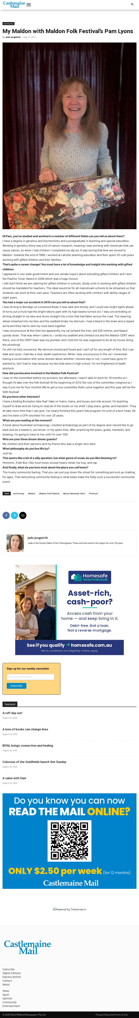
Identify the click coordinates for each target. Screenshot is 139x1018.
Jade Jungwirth (13, 37)
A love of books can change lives (25, 729)
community (18, 493)
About (6, 984)
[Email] (22, 515)
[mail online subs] (69, 888)
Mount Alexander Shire (74, 493)
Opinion (7, 998)
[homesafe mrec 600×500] (69, 654)
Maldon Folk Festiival (49, 493)
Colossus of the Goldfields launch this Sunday (34, 762)
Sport (6, 994)
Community (8, 23)
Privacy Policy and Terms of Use (112, 1014)
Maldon (31, 493)
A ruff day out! (12, 713)
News (6, 990)
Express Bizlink (12, 977)
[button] (29, 5)
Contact (7, 980)
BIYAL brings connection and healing (28, 745)
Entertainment (11, 1006)
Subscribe (9, 969)
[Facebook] (6, 515)
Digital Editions (12, 973)
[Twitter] (14, 515)
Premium (93, 493)
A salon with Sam (14, 778)
